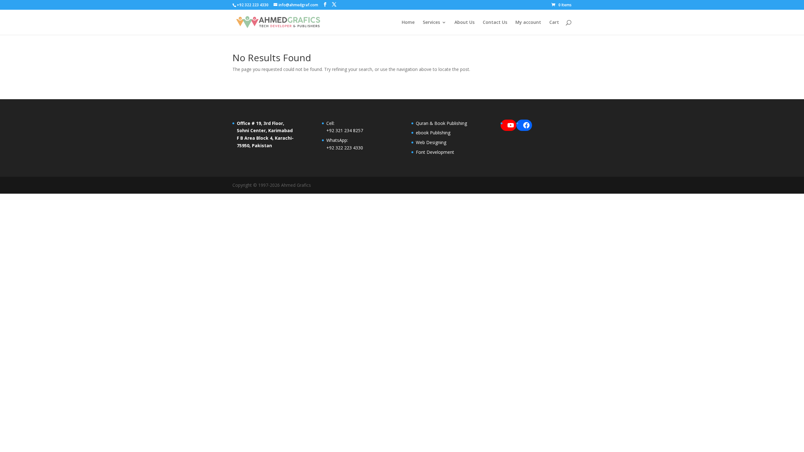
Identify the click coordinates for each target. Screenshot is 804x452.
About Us (464, 22)
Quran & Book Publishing (441, 123)
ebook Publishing (433, 133)
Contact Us (495, 22)
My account (528, 22)
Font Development (435, 152)
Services (431, 22)
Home (408, 22)
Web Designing (431, 142)
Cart (554, 22)
